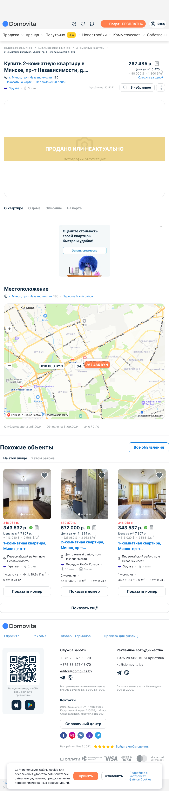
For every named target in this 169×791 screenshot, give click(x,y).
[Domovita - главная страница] (19, 24)
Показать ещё (84, 608)
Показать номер (27, 591)
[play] (30, 705)
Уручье (14, 88)
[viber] (89, 735)
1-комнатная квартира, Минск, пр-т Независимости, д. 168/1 (26, 548)
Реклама (39, 636)
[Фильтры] (73, 24)
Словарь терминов (75, 636)
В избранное (140, 87)
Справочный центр (83, 724)
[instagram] (72, 735)
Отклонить (114, 776)
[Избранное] (82, 24)
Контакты (68, 700)
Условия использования (150, 415)
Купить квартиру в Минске (54, 47)
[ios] (16, 705)
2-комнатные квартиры (90, 47)
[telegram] (98, 735)
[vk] (80, 735)
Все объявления (149, 447)
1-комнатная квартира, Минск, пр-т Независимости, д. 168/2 (141, 548)
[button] (27, 494)
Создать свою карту (56, 415)
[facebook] (63, 735)
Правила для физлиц (121, 636)
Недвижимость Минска (18, 47)
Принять (86, 776)
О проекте (10, 636)
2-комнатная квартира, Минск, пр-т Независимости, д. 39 (82, 547)
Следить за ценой (150, 77)
